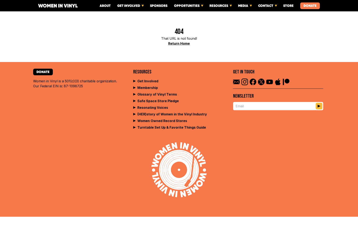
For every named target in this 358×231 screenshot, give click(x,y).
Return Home (179, 43)
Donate (310, 6)
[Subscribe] (319, 106)
